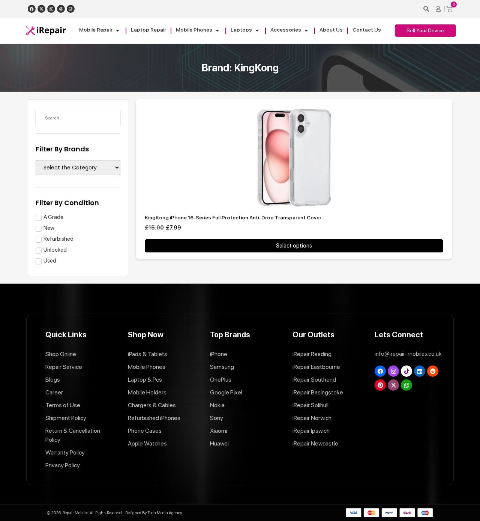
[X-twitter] (41, 9)
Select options (294, 245)
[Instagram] (51, 9)
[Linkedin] (419, 371)
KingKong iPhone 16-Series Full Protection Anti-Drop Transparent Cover (233, 217)
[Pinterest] (380, 385)
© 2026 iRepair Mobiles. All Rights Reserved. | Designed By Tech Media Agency (114, 512)
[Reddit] (432, 371)
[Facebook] (32, 9)
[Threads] (61, 9)
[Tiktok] (406, 371)
